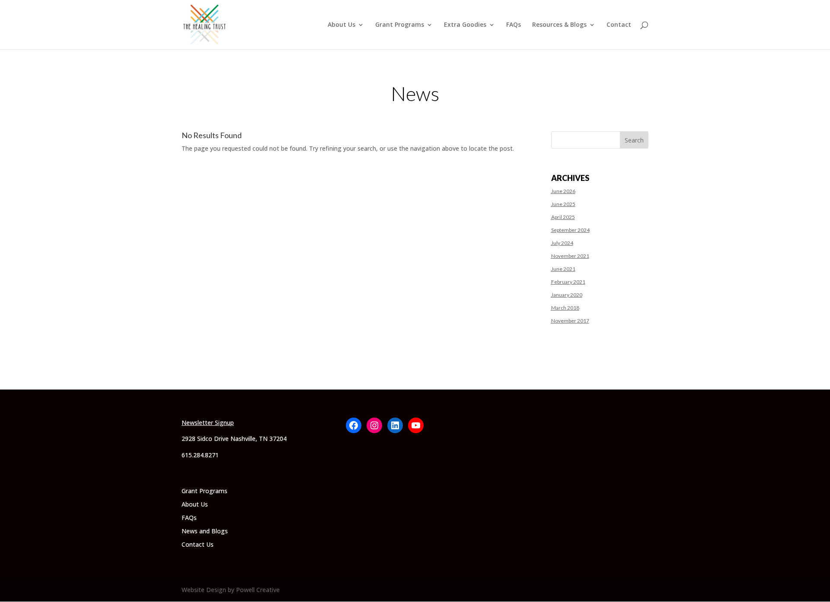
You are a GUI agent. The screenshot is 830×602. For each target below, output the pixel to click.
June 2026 (563, 191)
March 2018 (565, 307)
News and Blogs (205, 531)
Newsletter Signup (208, 422)
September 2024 (570, 230)
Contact (619, 25)
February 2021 (568, 282)
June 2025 (563, 204)
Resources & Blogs (559, 25)
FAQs (513, 25)
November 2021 (570, 256)
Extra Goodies (465, 25)
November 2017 (570, 320)
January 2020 (566, 294)
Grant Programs (399, 25)
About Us (341, 25)
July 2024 (562, 243)
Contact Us (198, 544)
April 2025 (563, 217)
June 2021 (563, 269)
